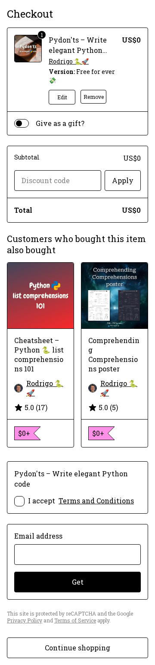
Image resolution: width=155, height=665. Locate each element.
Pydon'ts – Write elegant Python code (78, 50)
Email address (38, 535)
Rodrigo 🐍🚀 (69, 61)
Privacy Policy (24, 620)
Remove (94, 96)
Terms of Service (75, 620)
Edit (62, 97)
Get (78, 581)
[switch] (21, 123)
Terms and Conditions (96, 500)
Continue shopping (77, 647)
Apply (122, 180)
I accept (81, 500)
